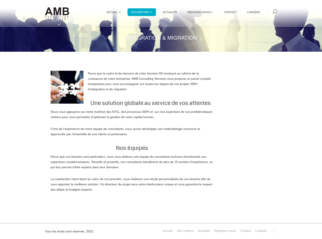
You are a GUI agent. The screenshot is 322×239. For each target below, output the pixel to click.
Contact (230, 12)
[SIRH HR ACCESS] (57, 13)
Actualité (170, 12)
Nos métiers (140, 12)
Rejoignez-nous (199, 12)
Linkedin (253, 12)
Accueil (112, 12)
